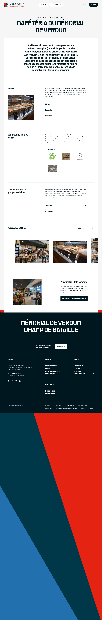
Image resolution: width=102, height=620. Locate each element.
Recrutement (57, 405)
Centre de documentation (79, 372)
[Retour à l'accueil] (14, 5)
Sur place (48, 205)
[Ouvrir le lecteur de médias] (20, 259)
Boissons (48, 116)
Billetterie (77, 366)
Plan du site (48, 408)
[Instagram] (12, 381)
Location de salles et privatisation (52, 372)
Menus (47, 104)
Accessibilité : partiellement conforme (66, 408)
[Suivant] (92, 228)
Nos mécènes (50, 391)
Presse (47, 369)
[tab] (43, 5)
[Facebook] (9, 381)
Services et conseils (58, 17)
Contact (47, 405)
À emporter (49, 211)
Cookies (91, 408)
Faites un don (50, 394)
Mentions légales (82, 405)
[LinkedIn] (20, 381)
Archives (82, 408)
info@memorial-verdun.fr (16, 375)
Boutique (77, 369)
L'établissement (51, 366)
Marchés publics (69, 405)
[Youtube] (16, 381)
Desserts (48, 110)
